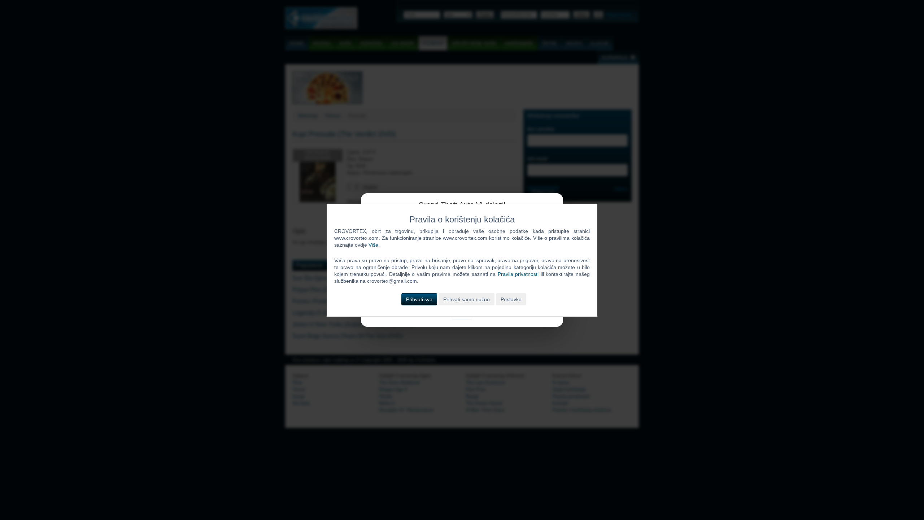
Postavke (511, 299)
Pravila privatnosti (518, 274)
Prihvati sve (419, 299)
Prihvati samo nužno (466, 299)
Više (373, 245)
